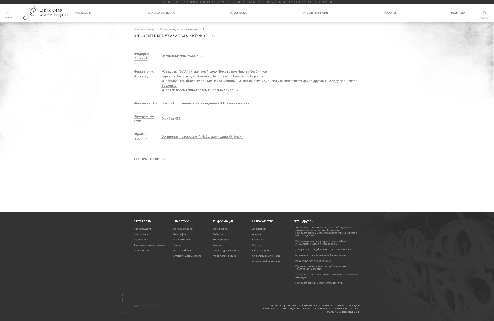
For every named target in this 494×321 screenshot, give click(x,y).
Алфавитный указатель (266, 261)
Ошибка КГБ (171, 118)
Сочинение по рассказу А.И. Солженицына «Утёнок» (202, 136)
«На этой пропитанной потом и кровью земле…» (199, 90)
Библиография (261, 250)
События (218, 234)
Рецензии (258, 239)
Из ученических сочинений (182, 56)
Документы (259, 228)
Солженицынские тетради (149, 245)
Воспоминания (182, 239)
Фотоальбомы (182, 250)
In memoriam (141, 250)
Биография (179, 234)
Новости (390, 12)
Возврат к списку (150, 159)
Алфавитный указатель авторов (179, 29)
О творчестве (238, 12)
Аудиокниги (141, 234)
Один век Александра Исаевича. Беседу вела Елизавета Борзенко (213, 76)
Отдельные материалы (266, 255)
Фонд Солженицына (224, 255)
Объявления (220, 228)
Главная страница (144, 29)
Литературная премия (315, 12)
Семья (177, 245)
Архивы (256, 234)
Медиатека (458, 12)
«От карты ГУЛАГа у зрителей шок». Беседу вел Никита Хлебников (214, 71)
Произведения (83, 12)
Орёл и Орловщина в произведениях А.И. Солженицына (205, 103)
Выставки (218, 245)
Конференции (221, 239)
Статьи (256, 245)
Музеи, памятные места (187, 255)
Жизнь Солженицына (161, 12)
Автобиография (183, 228)
